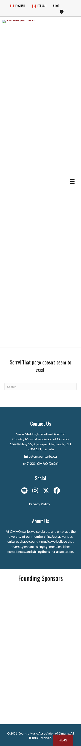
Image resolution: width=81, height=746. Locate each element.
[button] (24, 490)
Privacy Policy (39, 504)
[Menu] (72, 181)
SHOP (56, 5)
